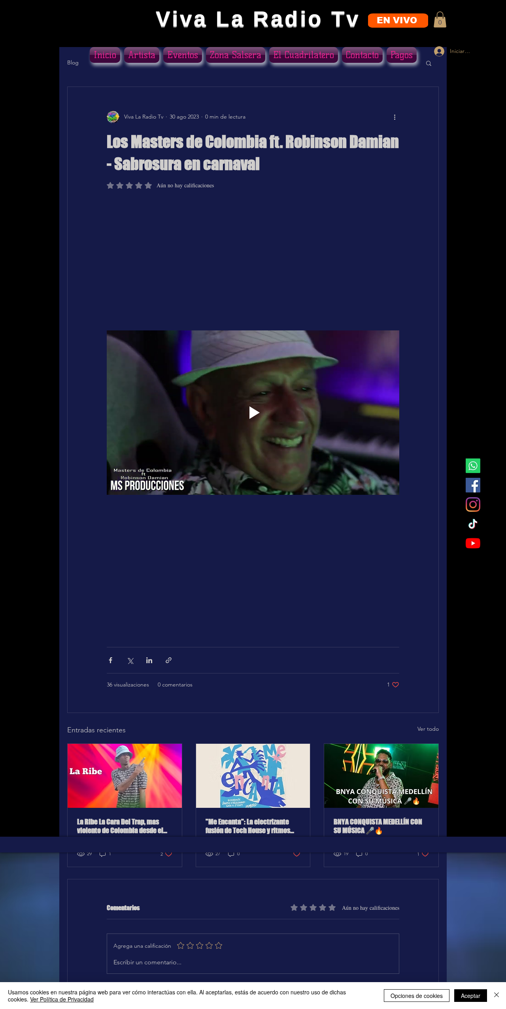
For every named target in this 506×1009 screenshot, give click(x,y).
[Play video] (253, 412)
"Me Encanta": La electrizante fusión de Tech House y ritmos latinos (248, 826)
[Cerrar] (496, 995)
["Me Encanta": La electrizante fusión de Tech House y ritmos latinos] (253, 776)
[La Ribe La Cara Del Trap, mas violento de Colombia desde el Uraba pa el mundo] (125, 776)
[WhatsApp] (473, 465)
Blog (73, 62)
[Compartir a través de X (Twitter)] (130, 660)
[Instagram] (473, 504)
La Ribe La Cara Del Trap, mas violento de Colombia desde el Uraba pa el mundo (120, 826)
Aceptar (470, 996)
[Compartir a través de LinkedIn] (149, 660)
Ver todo (428, 728)
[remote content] (253, 263)
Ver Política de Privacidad (62, 999)
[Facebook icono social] (473, 485)
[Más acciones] (394, 117)
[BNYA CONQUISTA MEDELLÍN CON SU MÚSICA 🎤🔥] (381, 776)
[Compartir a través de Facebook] (110, 660)
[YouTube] (473, 543)
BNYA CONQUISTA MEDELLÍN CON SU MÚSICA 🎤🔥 (378, 826)
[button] (440, 19)
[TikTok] (473, 524)
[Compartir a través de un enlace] (168, 660)
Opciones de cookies (417, 996)
